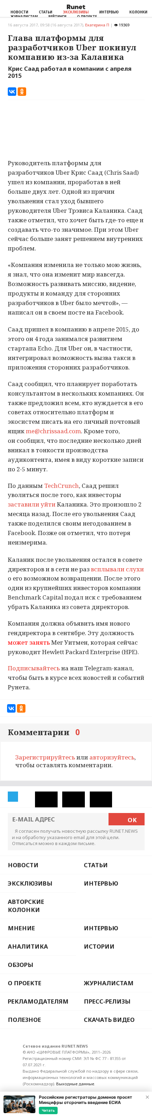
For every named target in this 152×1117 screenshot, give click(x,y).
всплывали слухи (117, 569)
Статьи (45, 12)
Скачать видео (109, 1020)
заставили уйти (32, 504)
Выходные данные (75, 1083)
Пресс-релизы (107, 1001)
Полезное (24, 1020)
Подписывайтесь (34, 668)
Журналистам (109, 983)
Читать (48, 1110)
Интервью (109, 12)
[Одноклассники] (22, 91)
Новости (19, 12)
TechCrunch (61, 486)
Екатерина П (97, 24)
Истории (99, 946)
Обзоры (20, 965)
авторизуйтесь (111, 757)
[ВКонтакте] (12, 91)
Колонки (138, 12)
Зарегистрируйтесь (45, 757)
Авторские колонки (26, 906)
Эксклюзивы (76, 12)
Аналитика (28, 946)
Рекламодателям (38, 1001)
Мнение (21, 928)
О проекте (24, 983)
